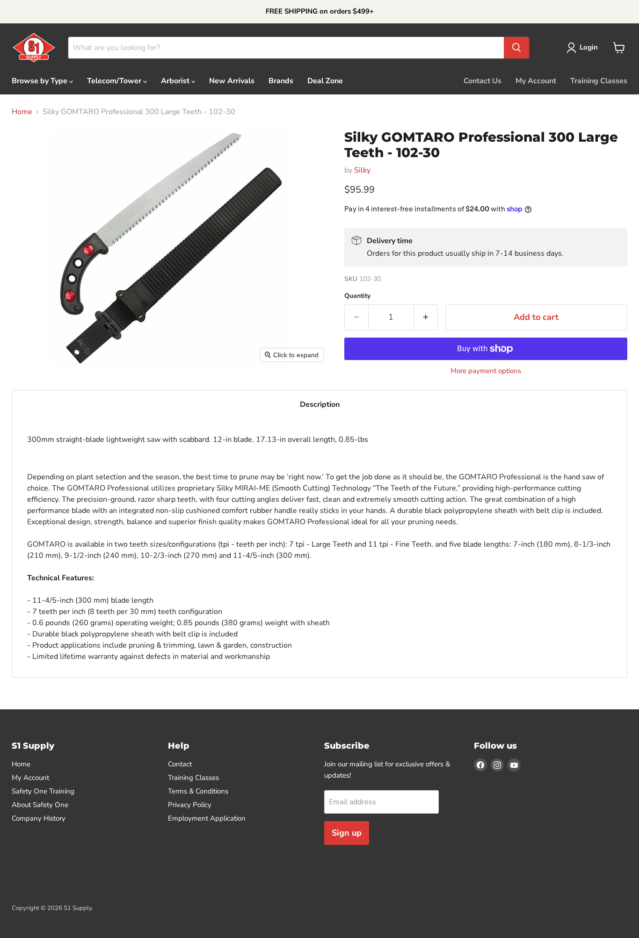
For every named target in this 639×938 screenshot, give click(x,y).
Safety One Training (43, 791)
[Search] (516, 47)
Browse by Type (40, 81)
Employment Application (207, 818)
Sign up (347, 832)
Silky (362, 170)
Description (320, 404)
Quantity (357, 296)
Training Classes (598, 81)
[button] (584, 47)
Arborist (176, 81)
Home (22, 112)
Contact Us (482, 81)
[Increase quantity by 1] (426, 317)
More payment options (485, 371)
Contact (180, 764)
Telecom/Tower (115, 81)
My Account (536, 81)
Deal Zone (325, 81)
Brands (281, 81)
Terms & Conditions (198, 791)
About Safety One (40, 804)
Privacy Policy (189, 804)
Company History (38, 818)
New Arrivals (231, 81)
